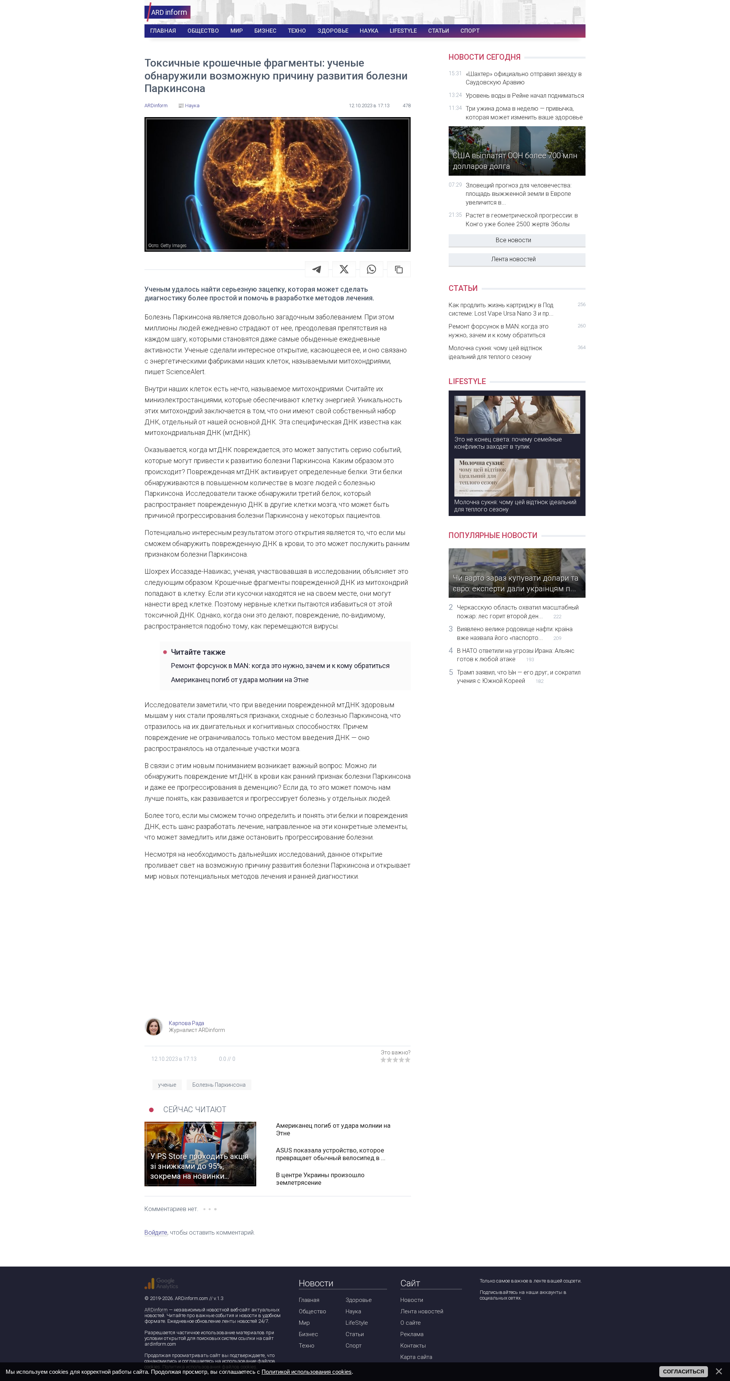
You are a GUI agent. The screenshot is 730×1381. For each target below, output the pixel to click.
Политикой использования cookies (307, 1371)
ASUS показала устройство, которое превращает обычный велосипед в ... (331, 1154)
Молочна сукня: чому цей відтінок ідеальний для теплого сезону (517, 352)
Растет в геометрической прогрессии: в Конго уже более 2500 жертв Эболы (522, 219)
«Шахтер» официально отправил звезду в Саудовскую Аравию (524, 78)
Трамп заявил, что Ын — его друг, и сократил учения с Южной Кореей (519, 676)
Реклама (412, 1334)
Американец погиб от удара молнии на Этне (240, 680)
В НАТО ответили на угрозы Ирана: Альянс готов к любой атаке (515, 655)
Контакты (413, 1345)
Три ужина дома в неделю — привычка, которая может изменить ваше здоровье (524, 113)
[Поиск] (552, 12)
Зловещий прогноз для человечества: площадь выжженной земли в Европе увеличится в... (518, 194)
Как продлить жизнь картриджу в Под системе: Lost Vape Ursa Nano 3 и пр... (517, 309)
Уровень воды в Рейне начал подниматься (525, 95)
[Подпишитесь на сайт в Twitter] (507, 1318)
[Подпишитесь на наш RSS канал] (528, 1318)
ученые (167, 1085)
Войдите (155, 1232)
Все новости (513, 240)
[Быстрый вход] (575, 12)
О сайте (410, 1322)
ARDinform (156, 1310)
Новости (411, 1300)
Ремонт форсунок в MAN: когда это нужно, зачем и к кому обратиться (280, 666)
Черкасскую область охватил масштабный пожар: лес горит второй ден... (518, 611)
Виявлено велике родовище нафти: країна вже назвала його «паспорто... (515, 633)
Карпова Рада (186, 1023)
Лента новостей (513, 259)
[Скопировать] (399, 269)
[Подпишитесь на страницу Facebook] (485, 1318)
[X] (344, 269)
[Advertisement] (277, 956)
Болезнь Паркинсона (219, 1085)
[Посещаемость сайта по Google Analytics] (161, 1283)
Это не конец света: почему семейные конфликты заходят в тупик (508, 443)
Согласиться (683, 1371)
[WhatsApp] (371, 269)
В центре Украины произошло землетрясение (320, 1178)
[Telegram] (316, 269)
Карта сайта (416, 1357)
